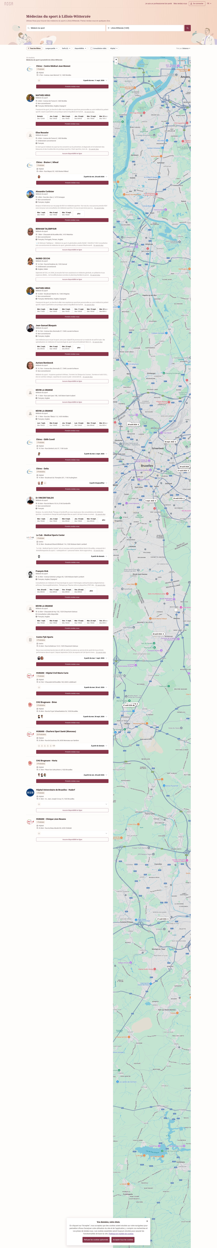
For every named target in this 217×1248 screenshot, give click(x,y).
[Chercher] (187, 28)
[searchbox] (65, 28)
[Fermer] (147, 1221)
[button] (176, 610)
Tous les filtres (35, 48)
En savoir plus (89, 112)
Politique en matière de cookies (121, 1234)
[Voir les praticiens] (72, 804)
